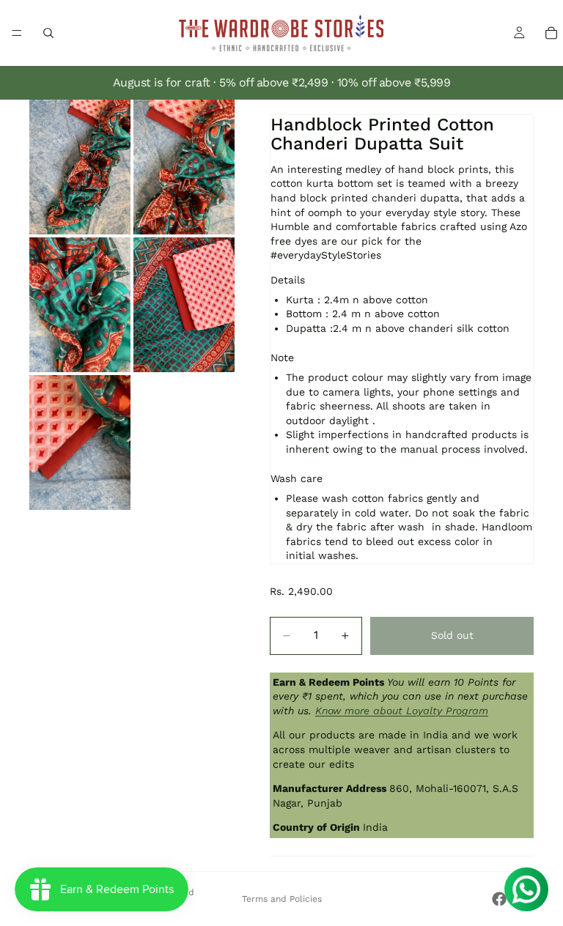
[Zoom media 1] (79, 167)
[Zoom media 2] (184, 167)
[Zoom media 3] (79, 304)
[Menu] (17, 33)
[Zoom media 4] (184, 304)
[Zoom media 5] (79, 442)
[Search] (48, 33)
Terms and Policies (282, 899)
